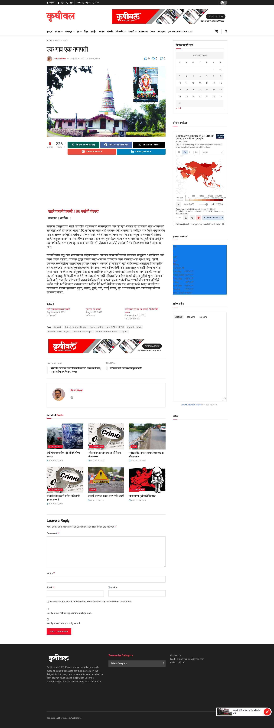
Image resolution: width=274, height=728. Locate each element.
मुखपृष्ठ (49, 31)
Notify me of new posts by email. (63, 623)
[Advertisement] (106, 182)
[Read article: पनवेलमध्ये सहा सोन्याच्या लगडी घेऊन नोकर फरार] (106, 436)
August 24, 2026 (55, 461)
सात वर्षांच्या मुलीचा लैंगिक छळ (142, 495)
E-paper (162, 31)
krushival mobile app (75, 327)
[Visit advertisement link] (169, 16)
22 (214, 90)
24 (180, 96)
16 (220, 83)
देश (78, 31)
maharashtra (96, 327)
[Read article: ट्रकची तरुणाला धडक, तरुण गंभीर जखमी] (106, 480)
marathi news (134, 327)
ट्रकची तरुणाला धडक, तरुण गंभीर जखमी (106, 495)
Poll (153, 31)
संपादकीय (120, 31)
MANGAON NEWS (115, 327)
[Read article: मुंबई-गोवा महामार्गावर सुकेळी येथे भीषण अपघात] (65, 436)
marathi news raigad (58, 332)
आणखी (131, 31)
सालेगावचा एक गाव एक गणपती (58, 309)
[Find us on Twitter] (67, 3)
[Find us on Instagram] (62, 3)
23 (220, 90)
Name (51, 573)
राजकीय (110, 31)
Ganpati (58, 327)
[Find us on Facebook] (58, 3)
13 (200, 83)
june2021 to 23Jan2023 (180, 31)
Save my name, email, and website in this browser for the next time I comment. (90, 601)
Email (51, 587)
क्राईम (93, 31)
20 (200, 90)
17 (180, 90)
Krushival (61, 58)
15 (214, 83)
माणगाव (65, 40)
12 (193, 83)
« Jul (178, 108)
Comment (53, 533)
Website (112, 587)
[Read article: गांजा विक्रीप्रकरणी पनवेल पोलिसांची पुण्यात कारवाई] (65, 480)
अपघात (101, 31)
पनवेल (134, 447)
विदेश (86, 31)
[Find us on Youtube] (71, 3)
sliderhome (55, 447)
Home (49, 40)
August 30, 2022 (78, 58)
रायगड (57, 31)
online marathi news (106, 332)
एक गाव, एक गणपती (93, 309)
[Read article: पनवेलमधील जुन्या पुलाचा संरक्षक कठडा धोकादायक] (147, 436)
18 (186, 90)
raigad (124, 332)
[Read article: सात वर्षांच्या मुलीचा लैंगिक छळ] (147, 480)
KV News (143, 31)
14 (207, 83)
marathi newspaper (82, 332)
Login (51, 3)
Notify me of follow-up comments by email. (69, 613)
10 (180, 83)
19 (193, 90)
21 (207, 90)
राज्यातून (68, 31)
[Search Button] (226, 32)
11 (186, 83)
